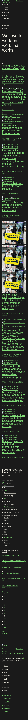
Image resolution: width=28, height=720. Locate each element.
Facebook (7, 699)
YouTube (7, 702)
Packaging (7, 526)
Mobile (6, 518)
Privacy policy (6, 714)
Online (6, 521)
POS (5, 529)
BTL (5, 498)
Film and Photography (11, 512)
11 (5, 621)
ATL (5, 490)
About (6, 7)
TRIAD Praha (6, 2)
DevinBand (19, 1)
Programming (8, 537)
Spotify (6, 705)
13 (5, 627)
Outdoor (7, 523)
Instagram (7, 695)
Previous (5, 592)
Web (5, 546)
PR (5, 532)
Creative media (9, 507)
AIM (5, 15)
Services (7, 12)
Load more (5, 633)
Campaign (7, 501)
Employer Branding (10, 509)
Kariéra (6, 25)
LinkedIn (7, 708)
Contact (6, 18)
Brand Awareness (10, 493)
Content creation (9, 504)
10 (5, 619)
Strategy (7, 543)
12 (5, 624)
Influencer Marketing (11, 515)
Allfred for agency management (12, 653)
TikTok (6, 712)
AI (5, 487)
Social (6, 540)
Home (6, 4)
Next (3, 631)
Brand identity (8, 496)
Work (6, 10)
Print (5, 534)
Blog (5, 28)
